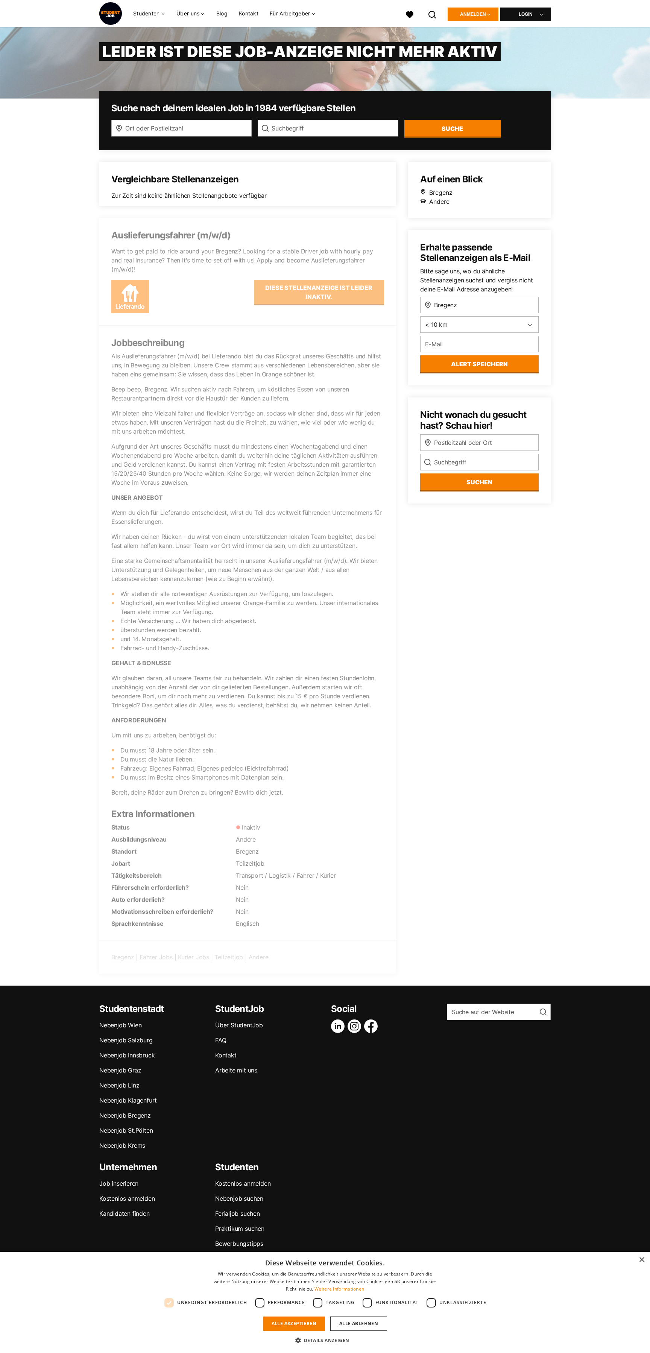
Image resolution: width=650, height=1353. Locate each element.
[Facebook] (372, 1026)
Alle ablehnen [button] (358, 1323)
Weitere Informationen (339, 1289)
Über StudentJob (239, 1025)
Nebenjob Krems (122, 1145)
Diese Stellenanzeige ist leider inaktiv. (318, 292)
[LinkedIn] (339, 1026)
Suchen (479, 482)
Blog (222, 13)
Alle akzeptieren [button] (294, 1323)
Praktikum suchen (239, 1228)
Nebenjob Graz (120, 1070)
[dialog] (325, 1302)
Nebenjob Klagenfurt (128, 1100)
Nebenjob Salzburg (126, 1040)
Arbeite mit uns (236, 1070)
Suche (452, 128)
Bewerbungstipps (239, 1243)
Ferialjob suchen (237, 1213)
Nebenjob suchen (239, 1198)
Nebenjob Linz (119, 1085)
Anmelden (473, 14)
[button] (325, 1340)
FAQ (220, 1040)
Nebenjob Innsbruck (127, 1055)
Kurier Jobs (193, 957)
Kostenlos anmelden (127, 1198)
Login (526, 14)
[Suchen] (432, 13)
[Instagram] (356, 1026)
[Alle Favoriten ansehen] (409, 13)
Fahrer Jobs (156, 957)
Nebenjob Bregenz (125, 1115)
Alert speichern (479, 364)
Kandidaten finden (124, 1213)
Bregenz (122, 957)
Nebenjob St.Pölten (126, 1130)
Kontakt (248, 13)
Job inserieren (118, 1183)
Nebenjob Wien (120, 1025)
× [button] (641, 1260)
